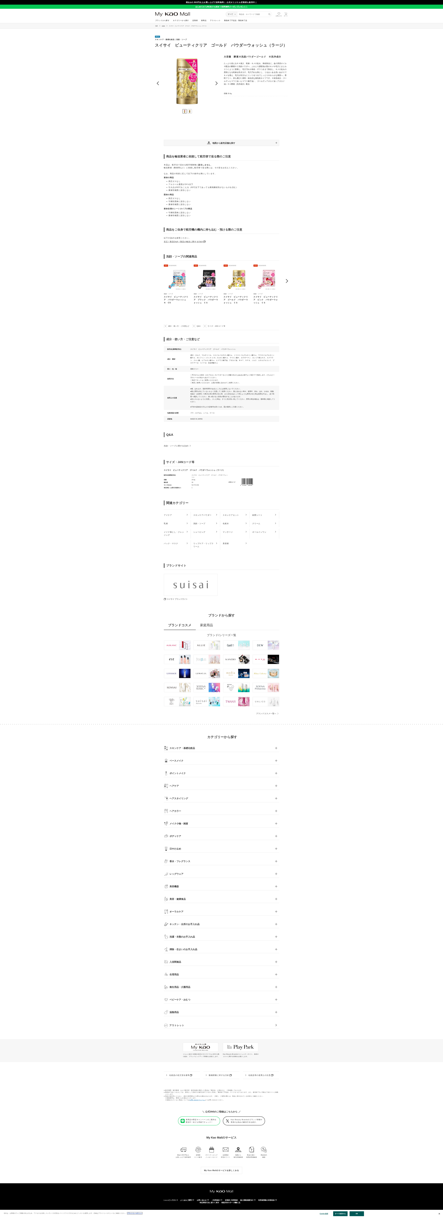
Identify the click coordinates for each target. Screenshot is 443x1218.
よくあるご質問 (186, 1200)
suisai (163, 25)
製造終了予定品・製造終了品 (235, 20)
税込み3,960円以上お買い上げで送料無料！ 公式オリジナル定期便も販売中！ (221, 2)
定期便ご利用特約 (231, 1200)
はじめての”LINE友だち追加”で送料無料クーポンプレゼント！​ (221, 7)
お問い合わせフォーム (197, 1100)
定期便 (195, 20)
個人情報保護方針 (246, 1200)
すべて (230, 14)
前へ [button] (157, 83)
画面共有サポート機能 (229, 1202)
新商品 (204, 20)
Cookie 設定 (324, 1214)
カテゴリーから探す (181, 20)
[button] (221, 143)
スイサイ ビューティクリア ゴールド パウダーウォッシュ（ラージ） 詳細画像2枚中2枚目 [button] (189, 111)
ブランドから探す (162, 20)
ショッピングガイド (170, 1200)
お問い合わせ (202, 1200)
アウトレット (215, 20)
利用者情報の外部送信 (266, 1200)
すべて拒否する (340, 1214)
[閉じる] (439, 1213)
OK (357, 1214)
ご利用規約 (216, 1200)
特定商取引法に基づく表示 (209, 1202)
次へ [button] (216, 83)
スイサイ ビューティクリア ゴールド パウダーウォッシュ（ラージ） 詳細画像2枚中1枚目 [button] (184, 111)
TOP (156, 25)
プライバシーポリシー (134, 1213)
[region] (221, 1214)
